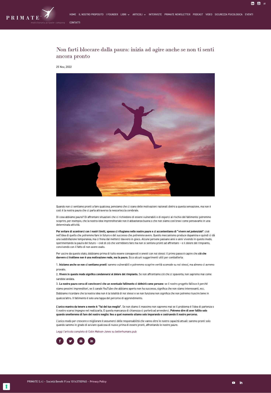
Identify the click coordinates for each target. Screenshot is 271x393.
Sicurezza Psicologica (228, 14)
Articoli (138, 14)
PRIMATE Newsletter (177, 14)
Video (209, 14)
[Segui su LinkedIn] (241, 383)
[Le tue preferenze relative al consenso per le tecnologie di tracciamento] (6, 386)
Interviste (155, 14)
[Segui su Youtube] (234, 383)
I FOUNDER (112, 14)
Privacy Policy (98, 381)
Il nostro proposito (91, 14)
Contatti (75, 22)
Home (73, 14)
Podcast (198, 14)
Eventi (249, 14)
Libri (123, 14)
